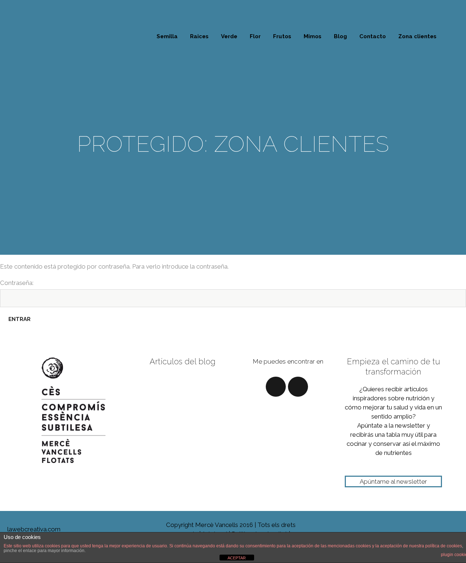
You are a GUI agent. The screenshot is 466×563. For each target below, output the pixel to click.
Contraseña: (16, 282)
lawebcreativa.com (30, 529)
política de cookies (443, 545)
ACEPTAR (237, 558)
